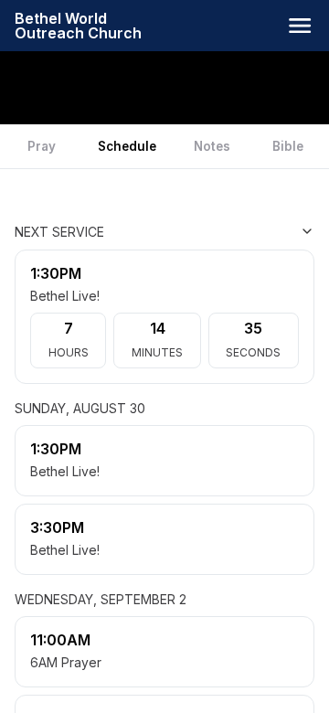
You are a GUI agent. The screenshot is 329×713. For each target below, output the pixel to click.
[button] (300, 26)
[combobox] (223, 231)
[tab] (41, 146)
